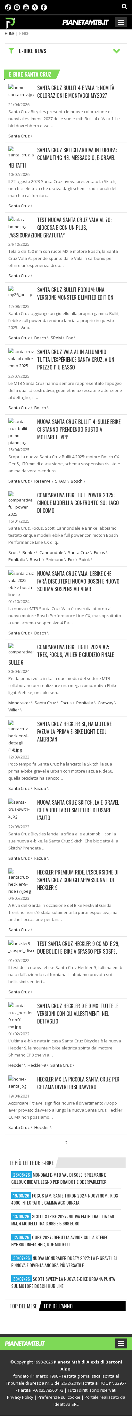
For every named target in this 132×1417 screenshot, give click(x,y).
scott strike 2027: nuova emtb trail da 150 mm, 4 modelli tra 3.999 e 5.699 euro (62, 1220)
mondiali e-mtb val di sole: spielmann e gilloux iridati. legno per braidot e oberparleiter (58, 1178)
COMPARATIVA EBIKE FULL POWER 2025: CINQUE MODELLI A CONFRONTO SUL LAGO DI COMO (78, 502)
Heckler (15, 1065)
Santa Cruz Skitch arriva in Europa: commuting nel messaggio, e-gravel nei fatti (62, 157)
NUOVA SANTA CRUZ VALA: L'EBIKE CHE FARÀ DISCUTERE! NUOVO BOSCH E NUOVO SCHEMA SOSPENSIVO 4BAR (78, 581)
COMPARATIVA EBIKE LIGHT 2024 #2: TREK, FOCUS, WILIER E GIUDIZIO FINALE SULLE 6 (61, 654)
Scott (13, 552)
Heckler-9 (37, 1065)
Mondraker (19, 703)
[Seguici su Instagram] (17, 7)
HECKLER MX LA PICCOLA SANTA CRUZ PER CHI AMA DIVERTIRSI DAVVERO (78, 1083)
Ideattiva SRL (66, 1404)
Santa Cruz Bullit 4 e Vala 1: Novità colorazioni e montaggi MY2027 (75, 91)
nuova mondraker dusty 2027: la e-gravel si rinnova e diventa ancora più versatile (64, 1261)
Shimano (54, 559)
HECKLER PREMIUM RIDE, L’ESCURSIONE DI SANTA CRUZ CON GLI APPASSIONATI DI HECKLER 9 (78, 879)
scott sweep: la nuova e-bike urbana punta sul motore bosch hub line (63, 1282)
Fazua (40, 788)
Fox (69, 338)
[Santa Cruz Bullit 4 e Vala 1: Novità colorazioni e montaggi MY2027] (21, 90)
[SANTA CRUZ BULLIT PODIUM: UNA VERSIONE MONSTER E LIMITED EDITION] (21, 291)
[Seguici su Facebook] (44, 7)
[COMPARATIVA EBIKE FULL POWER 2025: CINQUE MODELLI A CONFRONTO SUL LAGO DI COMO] (21, 504)
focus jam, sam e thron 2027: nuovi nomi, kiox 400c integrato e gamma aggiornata (64, 1199)
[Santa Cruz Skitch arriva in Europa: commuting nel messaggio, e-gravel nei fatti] (21, 151)
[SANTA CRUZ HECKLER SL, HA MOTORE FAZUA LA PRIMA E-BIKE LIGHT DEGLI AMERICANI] (21, 736)
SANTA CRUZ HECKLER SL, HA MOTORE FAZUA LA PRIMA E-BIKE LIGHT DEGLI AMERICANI (74, 731)
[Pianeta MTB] (31, 1343)
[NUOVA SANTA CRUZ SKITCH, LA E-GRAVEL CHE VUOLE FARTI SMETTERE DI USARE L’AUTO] (21, 808)
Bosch (40, 338)
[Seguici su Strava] (35, 7)
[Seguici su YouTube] (26, 7)
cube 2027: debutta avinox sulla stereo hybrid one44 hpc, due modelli (60, 1240)
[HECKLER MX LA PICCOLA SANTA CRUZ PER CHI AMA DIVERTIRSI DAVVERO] (21, 1082)
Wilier (13, 710)
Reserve (42, 481)
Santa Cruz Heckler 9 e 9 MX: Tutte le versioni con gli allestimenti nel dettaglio (77, 1013)
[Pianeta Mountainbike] (10, 21)
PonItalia (16, 559)
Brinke (28, 552)
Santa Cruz (19, 136)
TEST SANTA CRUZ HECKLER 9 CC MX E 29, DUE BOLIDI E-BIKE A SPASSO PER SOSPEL (78, 947)
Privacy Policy (20, 1397)
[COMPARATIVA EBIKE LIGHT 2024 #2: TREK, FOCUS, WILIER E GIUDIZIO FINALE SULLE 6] (21, 648)
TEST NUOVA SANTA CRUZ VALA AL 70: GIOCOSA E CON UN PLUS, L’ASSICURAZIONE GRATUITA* (59, 227)
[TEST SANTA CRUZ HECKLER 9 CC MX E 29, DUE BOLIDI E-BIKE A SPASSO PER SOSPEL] (21, 946)
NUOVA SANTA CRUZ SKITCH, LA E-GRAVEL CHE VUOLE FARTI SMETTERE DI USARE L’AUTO (78, 810)
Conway (105, 703)
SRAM (56, 338)
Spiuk (84, 559)
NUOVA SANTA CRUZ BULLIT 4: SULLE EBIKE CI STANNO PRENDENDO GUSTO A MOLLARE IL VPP (78, 429)
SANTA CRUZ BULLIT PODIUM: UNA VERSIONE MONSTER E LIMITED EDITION (75, 293)
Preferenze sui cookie (58, 1397)
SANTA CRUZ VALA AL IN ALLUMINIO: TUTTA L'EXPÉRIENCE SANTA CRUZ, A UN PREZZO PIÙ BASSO (75, 359)
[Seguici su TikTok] (8, 7)
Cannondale (51, 552)
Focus (99, 552)
